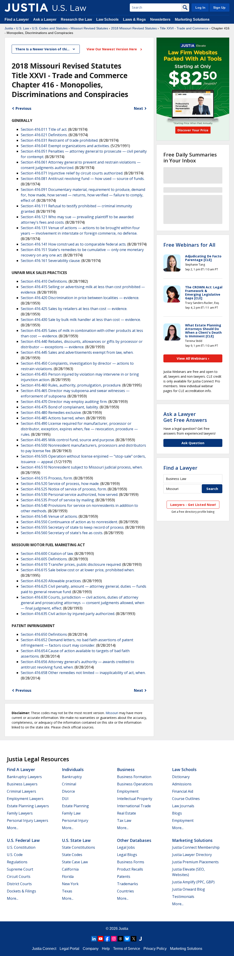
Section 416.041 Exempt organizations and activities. (65, 145)
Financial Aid (182, 791)
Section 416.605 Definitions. (44, 558)
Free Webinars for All (189, 245)
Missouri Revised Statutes (89, 28)
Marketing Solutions (192, 19)
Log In (200, 7)
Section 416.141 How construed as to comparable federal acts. (73, 244)
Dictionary (181, 776)
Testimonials (183, 896)
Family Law (71, 813)
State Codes (72, 854)
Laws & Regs (134, 19)
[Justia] (26, 7)
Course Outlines (186, 798)
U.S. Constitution (21, 847)
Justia (9, 28)
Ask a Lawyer (45, 19)
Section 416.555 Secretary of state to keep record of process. (72, 527)
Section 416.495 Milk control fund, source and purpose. (68, 439)
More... (12, 827)
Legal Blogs (127, 854)
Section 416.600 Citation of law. (47, 553)
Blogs (177, 813)
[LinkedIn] (94, 938)
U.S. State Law (76, 840)
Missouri (112, 713)
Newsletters (160, 19)
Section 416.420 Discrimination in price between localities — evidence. (80, 297)
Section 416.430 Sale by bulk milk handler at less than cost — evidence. (81, 319)
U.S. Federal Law (23, 840)
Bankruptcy (72, 776)
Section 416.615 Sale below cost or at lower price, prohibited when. (77, 569)
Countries (125, 891)
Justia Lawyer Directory (192, 854)
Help (106, 949)
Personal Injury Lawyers (27, 820)
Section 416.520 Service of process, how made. (60, 483)
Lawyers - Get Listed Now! (193, 504)
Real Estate (126, 813)
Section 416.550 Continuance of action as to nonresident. (69, 521)
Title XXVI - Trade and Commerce (184, 28)
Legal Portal (69, 949)
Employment (127, 791)
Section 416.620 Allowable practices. (51, 580)
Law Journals (183, 805)
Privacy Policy (155, 949)
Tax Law (124, 820)
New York (70, 883)
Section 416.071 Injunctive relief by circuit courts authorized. (72, 173)
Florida (68, 876)
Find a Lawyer (17, 19)
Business (126, 769)
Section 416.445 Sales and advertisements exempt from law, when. (77, 352)
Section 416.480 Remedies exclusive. (51, 412)
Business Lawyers (22, 784)
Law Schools (107, 19)
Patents (123, 876)
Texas (67, 891)
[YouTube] (100, 938)
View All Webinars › (193, 358)
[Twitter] (133, 938)
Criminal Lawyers (21, 791)
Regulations (17, 861)
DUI (65, 798)
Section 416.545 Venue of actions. (49, 516)
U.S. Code (15, 854)
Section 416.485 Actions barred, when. (53, 417)
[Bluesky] (127, 938)
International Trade (134, 805)
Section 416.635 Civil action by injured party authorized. (68, 613)
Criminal (69, 784)
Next (138, 108)
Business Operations (135, 784)
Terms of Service (126, 949)
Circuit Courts (18, 876)
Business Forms (130, 861)
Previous (23, 108)
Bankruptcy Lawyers (24, 776)
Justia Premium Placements (195, 861)
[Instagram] (114, 938)
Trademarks (127, 883)
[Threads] (120, 938)
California (70, 869)
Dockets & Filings (21, 891)
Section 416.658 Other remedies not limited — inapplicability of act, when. (83, 672)
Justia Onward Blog (188, 889)
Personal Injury (75, 820)
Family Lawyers (20, 813)
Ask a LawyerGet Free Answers (185, 416)
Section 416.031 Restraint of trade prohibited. (59, 140)
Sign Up (219, 7)
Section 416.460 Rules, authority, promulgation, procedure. (71, 385)
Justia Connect (44, 949)
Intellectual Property (134, 798)
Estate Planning (75, 805)
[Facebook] (107, 938)
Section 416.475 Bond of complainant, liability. (60, 407)
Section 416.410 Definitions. (44, 281)
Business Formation (134, 776)
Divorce (68, 791)
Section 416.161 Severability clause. (50, 260)
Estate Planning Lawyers (28, 805)
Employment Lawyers (25, 798)
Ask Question (192, 443)
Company (90, 949)
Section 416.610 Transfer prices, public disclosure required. (71, 564)
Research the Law (76, 19)
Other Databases (134, 840)
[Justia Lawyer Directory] (140, 938)
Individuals (73, 769)
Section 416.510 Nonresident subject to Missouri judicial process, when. (82, 467)
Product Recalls (130, 869)
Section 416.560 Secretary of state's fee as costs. (62, 532)
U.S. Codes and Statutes (50, 28)
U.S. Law (22, 28)
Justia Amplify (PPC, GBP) (193, 881)
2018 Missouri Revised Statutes (134, 28)
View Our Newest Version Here (112, 49)
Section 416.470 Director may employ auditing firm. (64, 401)
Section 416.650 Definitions (44, 634)
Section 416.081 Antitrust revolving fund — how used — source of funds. (82, 178)
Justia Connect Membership (196, 847)
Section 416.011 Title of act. (44, 129)
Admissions (181, 784)
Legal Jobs (126, 847)
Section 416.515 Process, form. (47, 478)
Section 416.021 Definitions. (44, 134)
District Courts (19, 883)
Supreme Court (20, 869)
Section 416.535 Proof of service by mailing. (58, 499)
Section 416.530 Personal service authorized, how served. (69, 494)
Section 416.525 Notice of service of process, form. (64, 489)
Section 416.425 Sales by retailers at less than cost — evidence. (74, 308)
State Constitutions (78, 847)
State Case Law (75, 861)
